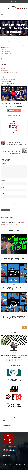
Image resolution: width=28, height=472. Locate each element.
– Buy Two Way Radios (6, 53)
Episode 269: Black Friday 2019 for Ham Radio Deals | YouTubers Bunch (13, 288)
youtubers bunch (14, 21)
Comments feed (6, 425)
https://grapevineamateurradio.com (10, 61)
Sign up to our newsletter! (7, 217)
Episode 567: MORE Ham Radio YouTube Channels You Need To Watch (14, 259)
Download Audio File (6, 85)
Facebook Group (12, 72)
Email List (3, 78)
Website (3, 193)
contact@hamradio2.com (9, 446)
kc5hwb (12, 34)
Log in (3, 420)
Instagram (3, 76)
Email (2, 187)
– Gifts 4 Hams (4, 49)
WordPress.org (6, 428)
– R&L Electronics (5, 51)
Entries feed (5, 423)
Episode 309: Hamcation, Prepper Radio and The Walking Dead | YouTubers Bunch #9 (13, 317)
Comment (4, 163)
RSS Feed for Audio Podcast (8, 79)
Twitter (3, 74)
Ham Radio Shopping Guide (9, 284)
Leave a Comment (19, 34)
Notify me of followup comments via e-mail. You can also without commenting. (13, 203)
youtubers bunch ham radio (14, 115)
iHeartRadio (4, 83)
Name (3, 180)
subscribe (10, 204)
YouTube (3, 68)
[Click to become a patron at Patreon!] (14, 112)
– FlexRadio (4, 55)
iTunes (2, 81)
